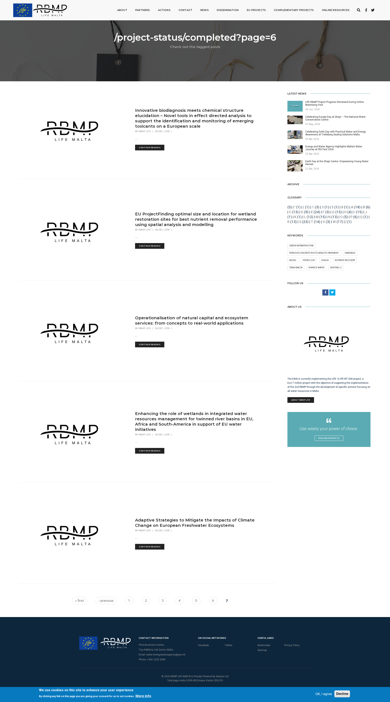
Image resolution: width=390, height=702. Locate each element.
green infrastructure (301, 246)
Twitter (228, 645)
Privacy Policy (292, 645)
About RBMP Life (300, 400)
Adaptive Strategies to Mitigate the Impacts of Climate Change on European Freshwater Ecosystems (195, 523)
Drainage (350, 253)
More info (143, 696)
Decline (342, 694)
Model (293, 260)
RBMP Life (145, 131)
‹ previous (106, 601)
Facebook (203, 645)
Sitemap (262, 650)
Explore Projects (329, 438)
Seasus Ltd (222, 676)
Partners (142, 10)
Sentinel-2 (336, 267)
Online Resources (335, 10)
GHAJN (325, 260)
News (204, 10)
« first (79, 601)
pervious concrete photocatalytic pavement (314, 253)
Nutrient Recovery (345, 260)
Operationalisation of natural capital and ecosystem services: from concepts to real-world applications (191, 320)
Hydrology (309, 260)
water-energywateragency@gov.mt (165, 654)
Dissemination (228, 10)
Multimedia (264, 645)
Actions (164, 10)
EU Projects (256, 10)
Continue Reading (149, 147)
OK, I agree (323, 694)
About (122, 10)
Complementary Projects (294, 10)
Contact (185, 10)
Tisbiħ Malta (295, 267)
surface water (316, 267)
